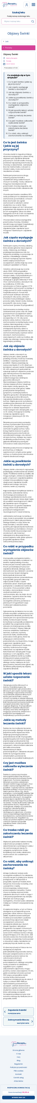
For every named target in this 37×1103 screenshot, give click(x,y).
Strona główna (18, 1050)
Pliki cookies (18, 1071)
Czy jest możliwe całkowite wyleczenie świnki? (20, 122)
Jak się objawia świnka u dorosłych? (19, 93)
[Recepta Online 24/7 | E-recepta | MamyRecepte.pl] (9, 4)
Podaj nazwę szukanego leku (18, 16)
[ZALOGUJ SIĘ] (27, 5)
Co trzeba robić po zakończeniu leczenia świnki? (18, 128)
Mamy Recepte (11, 58)
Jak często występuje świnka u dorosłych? (18, 88)
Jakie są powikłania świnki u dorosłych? (20, 98)
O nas (18, 1054)
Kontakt (18, 1074)
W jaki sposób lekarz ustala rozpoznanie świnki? (20, 111)
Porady (8, 47)
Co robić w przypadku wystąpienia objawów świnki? (18, 105)
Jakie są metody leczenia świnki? (19, 116)
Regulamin (18, 1064)
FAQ (18, 1057)
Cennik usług (18, 1077)
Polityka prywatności (18, 1067)
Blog (18, 1060)
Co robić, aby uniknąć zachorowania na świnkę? (20, 134)
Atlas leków (18, 1081)
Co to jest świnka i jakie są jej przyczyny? (20, 83)
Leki (6, 41)
